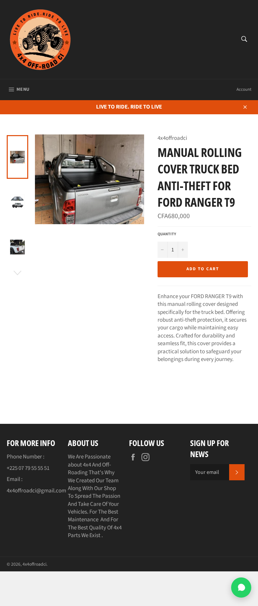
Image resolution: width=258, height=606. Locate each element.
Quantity (167, 234)
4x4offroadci (34, 564)
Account (243, 89)
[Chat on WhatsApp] (241, 587)
